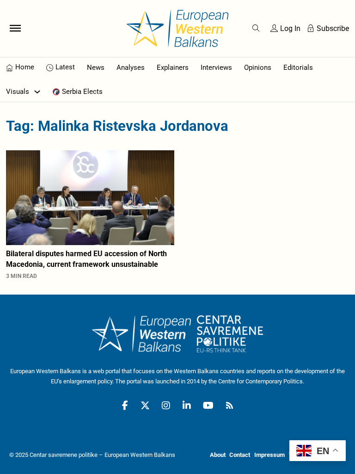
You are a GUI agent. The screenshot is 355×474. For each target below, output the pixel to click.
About (218, 454)
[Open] (15, 28)
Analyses (130, 67)
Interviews (216, 67)
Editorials (298, 67)
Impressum (269, 454)
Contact (239, 454)
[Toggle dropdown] (37, 91)
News (95, 67)
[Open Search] (256, 28)
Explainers (173, 67)
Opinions (257, 67)
